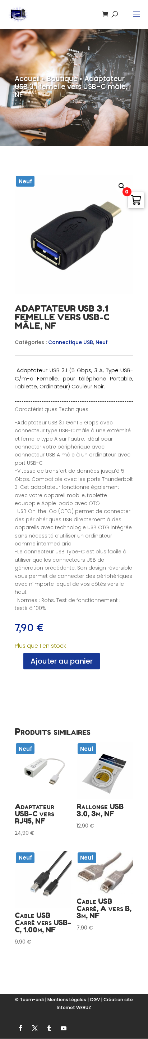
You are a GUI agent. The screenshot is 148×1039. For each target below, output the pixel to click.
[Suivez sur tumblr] (49, 1028)
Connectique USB (70, 342)
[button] (121, 186)
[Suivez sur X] (35, 1028)
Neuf (102, 342)
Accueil (27, 79)
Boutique (62, 79)
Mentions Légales (66, 999)
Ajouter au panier (62, 661)
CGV (95, 999)
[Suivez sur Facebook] (20, 1028)
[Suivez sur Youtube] (63, 1028)
